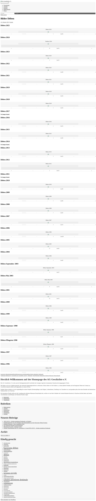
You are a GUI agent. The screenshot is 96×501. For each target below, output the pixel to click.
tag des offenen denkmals (8, 491)
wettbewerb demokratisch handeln (9, 497)
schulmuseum (8, 483)
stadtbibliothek (6, 486)
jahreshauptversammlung (11, 462)
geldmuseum (6, 460)
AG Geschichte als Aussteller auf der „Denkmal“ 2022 (18, 375)
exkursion (6, 458)
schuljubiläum (7, 481)
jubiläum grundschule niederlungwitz (10, 463)
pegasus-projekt (22, 374)
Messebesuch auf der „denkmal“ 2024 (13, 426)
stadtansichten (7, 485)
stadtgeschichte (6, 487)
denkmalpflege (11, 374)
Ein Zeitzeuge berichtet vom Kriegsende (13, 425)
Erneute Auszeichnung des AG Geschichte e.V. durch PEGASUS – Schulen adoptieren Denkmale (27, 428)
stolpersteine (6, 489)
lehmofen (6, 469)
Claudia (11, 22)
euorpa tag (5, 456)
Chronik (6, 6)
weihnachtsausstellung (9, 495)
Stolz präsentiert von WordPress (8, 499)
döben (16, 374)
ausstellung (6, 444)
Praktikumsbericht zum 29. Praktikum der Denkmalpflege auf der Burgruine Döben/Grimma (25, 422)
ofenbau (5, 471)
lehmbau (6, 468)
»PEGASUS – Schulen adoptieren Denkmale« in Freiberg (17, 421)
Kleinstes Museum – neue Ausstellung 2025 (14, 424)
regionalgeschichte (9, 476)
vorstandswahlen (6, 494)
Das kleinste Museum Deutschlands (47, 375)
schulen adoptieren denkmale (36, 374)
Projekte (6, 8)
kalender (6, 465)
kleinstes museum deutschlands (10, 466)
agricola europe (7, 443)
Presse (5, 10)
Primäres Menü (4, 2)
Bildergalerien (7, 9)
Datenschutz (6, 398)
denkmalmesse (7, 449)
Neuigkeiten (6, 5)
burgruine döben (4, 374)
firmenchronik (6, 459)
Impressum (6, 397)
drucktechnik (6, 452)
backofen (6, 446)
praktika (28, 374)
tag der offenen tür (7, 490)
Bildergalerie (4, 15)
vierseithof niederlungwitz (9, 493)
